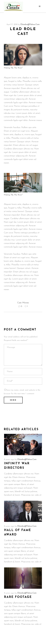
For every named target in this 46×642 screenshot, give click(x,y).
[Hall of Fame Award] (23, 511)
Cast (19, 303)
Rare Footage (18, 597)
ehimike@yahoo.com (30, 24)
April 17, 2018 (12, 24)
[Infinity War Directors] (23, 444)
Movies (25, 303)
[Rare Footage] (23, 578)
